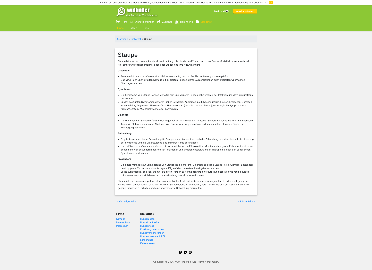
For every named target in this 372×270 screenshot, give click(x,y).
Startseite (122, 39)
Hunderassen (147, 218)
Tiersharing (186, 21)
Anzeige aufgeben (245, 11)
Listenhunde (146, 239)
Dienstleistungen (144, 21)
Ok (270, 2)
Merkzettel (221, 11)
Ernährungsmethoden (152, 229)
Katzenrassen (147, 243)
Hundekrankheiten (150, 222)
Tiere (124, 21)
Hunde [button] (120, 28)
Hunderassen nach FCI (152, 236)
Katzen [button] (133, 28)
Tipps (145, 28)
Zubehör (167, 21)
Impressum (122, 225)
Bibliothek (206, 21)
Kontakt (120, 218)
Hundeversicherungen (152, 232)
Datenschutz (123, 222)
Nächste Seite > (246, 201)
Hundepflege (147, 225)
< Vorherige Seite (126, 201)
